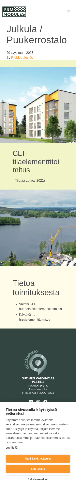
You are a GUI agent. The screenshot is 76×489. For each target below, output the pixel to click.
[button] (68, 12)
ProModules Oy (22, 57)
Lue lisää (12, 447)
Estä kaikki (38, 469)
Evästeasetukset (38, 479)
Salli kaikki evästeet (38, 458)
